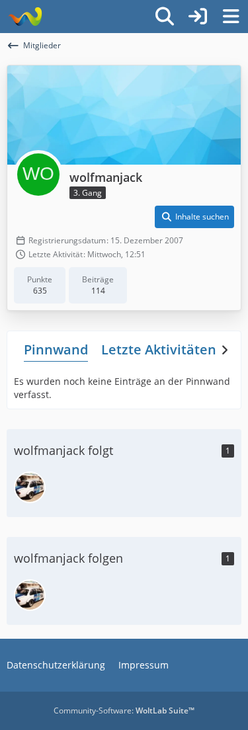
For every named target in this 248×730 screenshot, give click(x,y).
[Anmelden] (198, 16)
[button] (194, 217)
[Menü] (231, 16)
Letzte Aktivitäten (158, 349)
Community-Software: (124, 710)
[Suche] (164, 16)
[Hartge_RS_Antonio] (30, 487)
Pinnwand (56, 349)
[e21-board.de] (25, 16)
